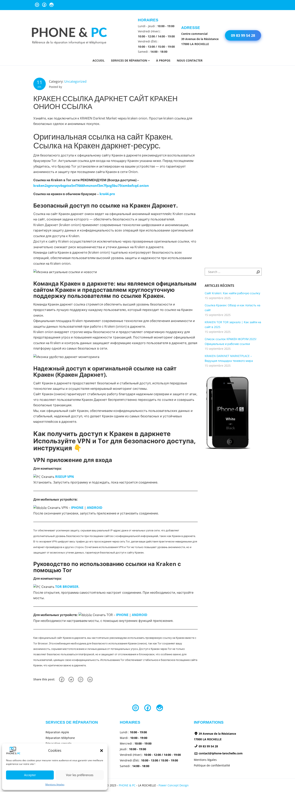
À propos (163, 60)
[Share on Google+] (80, 679)
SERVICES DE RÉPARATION (129, 60)
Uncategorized (75, 81)
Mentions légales (54, 784)
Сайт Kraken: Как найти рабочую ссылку (232, 293)
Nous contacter (189, 60)
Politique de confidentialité (212, 765)
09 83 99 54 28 (243, 35)
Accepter (30, 775)
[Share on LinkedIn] (90, 679)
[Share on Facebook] (61, 679)
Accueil (99, 60)
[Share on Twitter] (71, 679)
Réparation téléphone (60, 738)
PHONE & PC (127, 785)
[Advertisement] (225, 197)
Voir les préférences (79, 775)
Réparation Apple (57, 732)
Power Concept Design (174, 785)
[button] (102, 751)
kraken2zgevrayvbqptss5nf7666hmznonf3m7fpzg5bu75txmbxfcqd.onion (91, 185)
